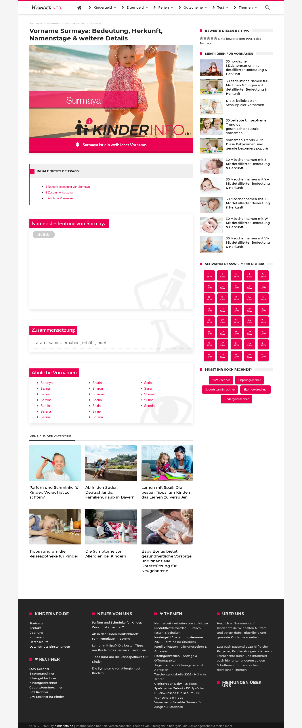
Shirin (96, 406)
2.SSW (222, 275)
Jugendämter (164, 665)
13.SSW (236, 298)
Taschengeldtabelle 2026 (172, 674)
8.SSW (236, 287)
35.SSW (263, 344)
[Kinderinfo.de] (47, 7)
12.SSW (222, 298)
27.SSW (222, 333)
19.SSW (249, 310)
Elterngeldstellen (167, 656)
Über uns (36, 632)
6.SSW (209, 287)
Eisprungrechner (249, 380)
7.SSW (222, 287)
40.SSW (263, 355)
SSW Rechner (221, 380)
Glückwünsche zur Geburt (173, 693)
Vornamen (162, 702)
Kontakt (35, 628)
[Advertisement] (111, 273)
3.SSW (236, 275)
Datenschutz (38, 642)
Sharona (98, 394)
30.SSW (263, 333)
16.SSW (209, 310)
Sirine (96, 411)
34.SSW (249, 344)
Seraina (46, 400)
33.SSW (236, 344)
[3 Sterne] (208, 38)
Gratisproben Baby (168, 683)
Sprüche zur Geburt (168, 688)
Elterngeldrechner (255, 389)
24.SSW (249, 321)
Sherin (97, 400)
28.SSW (236, 333)
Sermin (149, 406)
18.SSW (236, 310)
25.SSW (263, 321)
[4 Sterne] (212, 38)
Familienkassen (166, 646)
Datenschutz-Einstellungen (49, 646)
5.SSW (263, 275)
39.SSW (249, 355)
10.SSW (263, 287)
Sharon (97, 388)
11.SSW (209, 298)
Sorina (148, 383)
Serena (45, 411)
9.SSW (249, 287)
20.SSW (263, 310)
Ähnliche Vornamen (59, 198)
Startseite (36, 623)
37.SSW (222, 355)
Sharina (97, 383)
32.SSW (222, 344)
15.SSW (263, 298)
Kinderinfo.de (64, 726)
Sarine (45, 394)
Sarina (45, 388)
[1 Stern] (201, 38)
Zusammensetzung (59, 192)
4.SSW (249, 275)
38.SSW (236, 355)
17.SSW (222, 310)
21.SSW (209, 321)
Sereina (46, 406)
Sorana (97, 417)
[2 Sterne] (205, 38)
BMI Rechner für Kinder (46, 696)
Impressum (37, 637)
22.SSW (222, 321)
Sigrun (148, 388)
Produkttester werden (170, 628)
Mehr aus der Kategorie (50, 436)
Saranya (46, 383)
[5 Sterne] (215, 38)
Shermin (150, 394)
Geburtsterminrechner (220, 389)
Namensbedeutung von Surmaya (68, 186)
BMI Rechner (38, 692)
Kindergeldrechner (236, 399)
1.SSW (209, 275)
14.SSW (249, 298)
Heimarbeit (162, 623)
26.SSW (209, 333)
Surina (148, 400)
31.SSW (209, 344)
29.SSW (249, 333)
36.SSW (209, 355)
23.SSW (236, 321)
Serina (45, 417)
